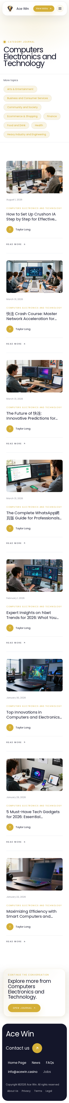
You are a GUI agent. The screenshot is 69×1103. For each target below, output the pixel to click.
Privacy (26, 1091)
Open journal (22, 1007)
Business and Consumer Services (27, 98)
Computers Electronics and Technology (34, 208)
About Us (12, 1091)
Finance (52, 116)
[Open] (60, 8)
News (36, 1062)
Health (39, 125)
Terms (38, 1091)
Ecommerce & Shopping (22, 116)
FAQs (50, 1062)
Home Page (17, 1062)
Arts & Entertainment (20, 89)
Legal (49, 1091)
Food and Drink (16, 125)
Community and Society (22, 107)
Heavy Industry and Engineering (26, 134)
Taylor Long (23, 229)
